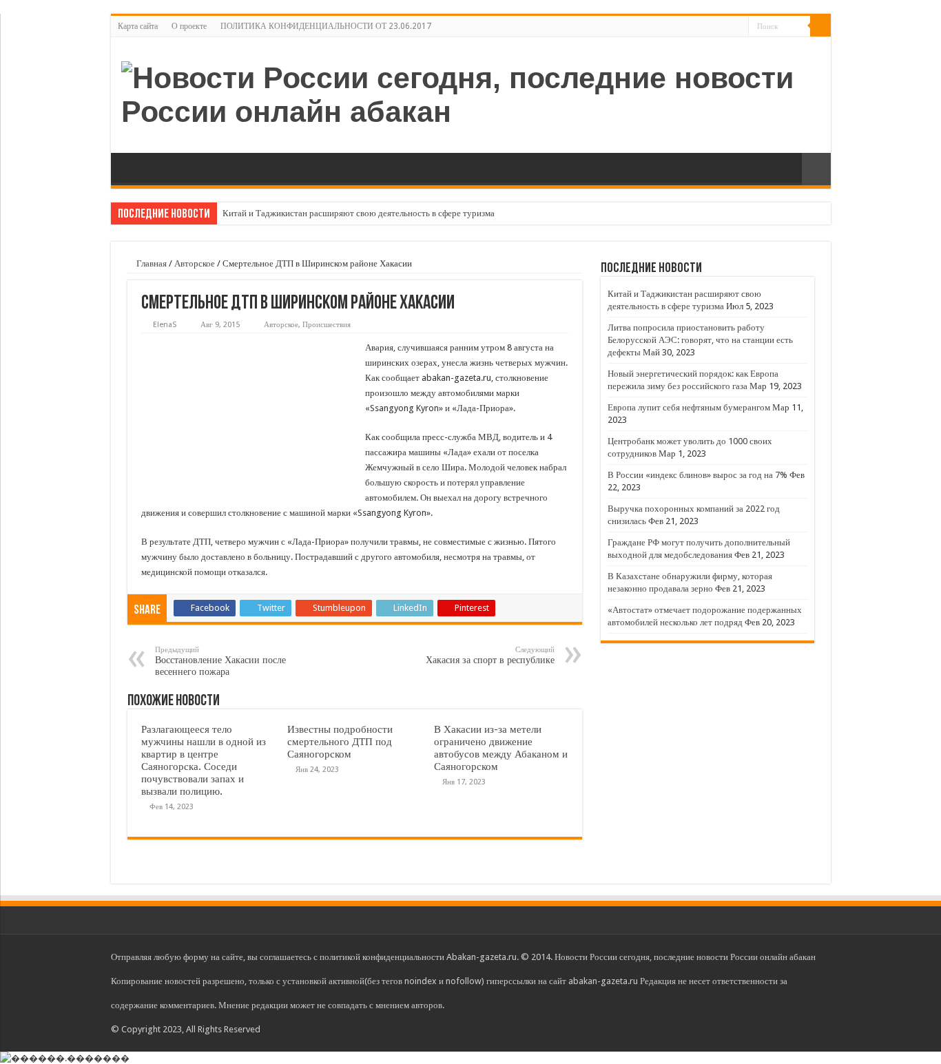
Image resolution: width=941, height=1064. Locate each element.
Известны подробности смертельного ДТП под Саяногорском (340, 741)
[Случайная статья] (816, 169)
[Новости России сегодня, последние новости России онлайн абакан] (470, 92)
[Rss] (738, 27)
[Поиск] (820, 26)
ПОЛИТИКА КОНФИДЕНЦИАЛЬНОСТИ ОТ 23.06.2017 (325, 26)
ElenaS (164, 324)
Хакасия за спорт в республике (490, 655)
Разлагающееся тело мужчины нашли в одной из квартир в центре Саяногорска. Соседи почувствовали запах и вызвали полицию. (203, 760)
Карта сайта (138, 26)
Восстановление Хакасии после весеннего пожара (220, 661)
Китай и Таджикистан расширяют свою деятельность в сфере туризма (359, 213)
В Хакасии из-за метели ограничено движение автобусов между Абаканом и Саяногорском (501, 748)
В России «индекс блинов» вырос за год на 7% (697, 475)
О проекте (189, 26)
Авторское (194, 263)
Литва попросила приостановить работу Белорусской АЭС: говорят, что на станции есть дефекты (700, 339)
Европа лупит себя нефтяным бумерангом (689, 407)
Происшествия (326, 324)
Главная (150, 263)
